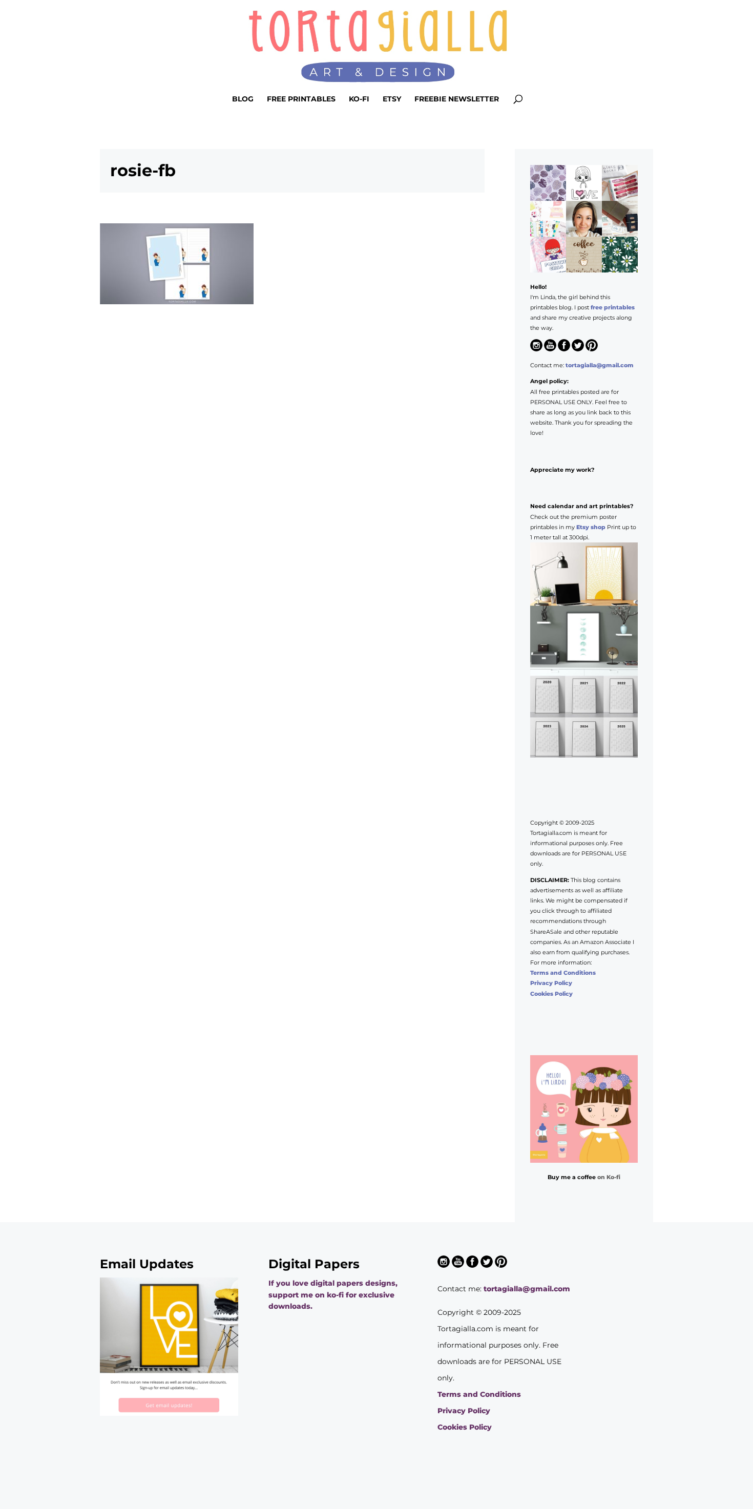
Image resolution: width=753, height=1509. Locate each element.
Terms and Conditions (563, 972)
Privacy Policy (551, 983)
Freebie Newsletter (456, 99)
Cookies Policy (551, 993)
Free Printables (301, 99)
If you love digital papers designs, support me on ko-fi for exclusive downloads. (333, 1295)
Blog (243, 99)
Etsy (392, 99)
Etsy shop (590, 527)
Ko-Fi (359, 99)
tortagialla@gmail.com (600, 365)
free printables (613, 307)
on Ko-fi (608, 1177)
